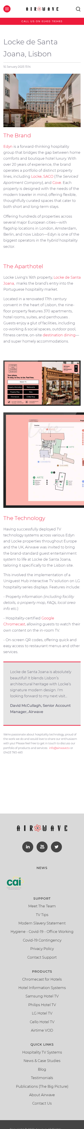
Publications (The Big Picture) (42, 1086)
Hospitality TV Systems (42, 1052)
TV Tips (42, 915)
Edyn (8, 146)
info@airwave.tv (59, 748)
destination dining (59, 335)
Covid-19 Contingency (42, 940)
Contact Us (42, 1103)
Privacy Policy (42, 949)
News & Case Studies (42, 1061)
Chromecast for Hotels (42, 979)
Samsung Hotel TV (42, 996)
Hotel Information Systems (42, 988)
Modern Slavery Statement (42, 923)
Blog (42, 1069)
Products (42, 971)
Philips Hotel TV (42, 1005)
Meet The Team (42, 906)
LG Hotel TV (42, 1013)
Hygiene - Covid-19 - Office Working (42, 932)
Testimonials (42, 1078)
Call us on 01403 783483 (42, 21)
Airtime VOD (42, 1030)
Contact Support (42, 957)
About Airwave (42, 1095)
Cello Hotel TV (42, 1022)
